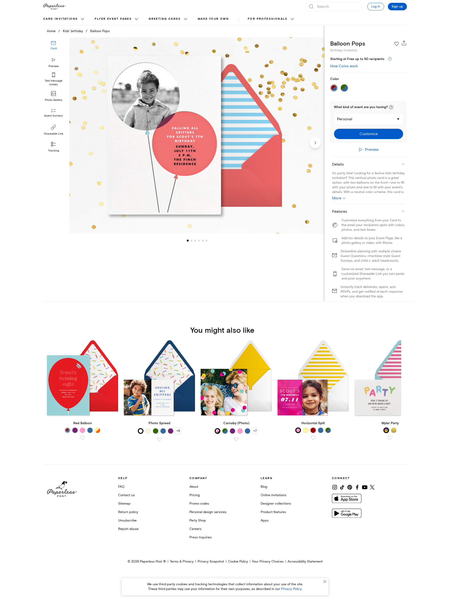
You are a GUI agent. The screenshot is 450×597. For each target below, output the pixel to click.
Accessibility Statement (305, 561)
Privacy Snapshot (211, 561)
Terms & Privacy (182, 561)
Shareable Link (53, 134)
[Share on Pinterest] (349, 487)
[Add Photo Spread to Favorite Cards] (159, 439)
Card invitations (60, 19)
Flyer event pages (113, 19)
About (193, 487)
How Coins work (344, 66)
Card (53, 48)
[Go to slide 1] (188, 241)
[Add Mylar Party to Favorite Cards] (390, 438)
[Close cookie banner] (325, 581)
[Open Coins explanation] (390, 59)
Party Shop (197, 520)
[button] (391, 107)
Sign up (397, 6)
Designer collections (276, 504)
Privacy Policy (291, 589)
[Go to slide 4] (195, 241)
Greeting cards (165, 19)
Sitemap (124, 504)
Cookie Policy (238, 561)
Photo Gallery (53, 100)
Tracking (53, 150)
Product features (273, 512)
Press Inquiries (200, 537)
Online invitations (273, 495)
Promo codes (199, 504)
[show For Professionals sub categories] (292, 19)
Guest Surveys (53, 116)
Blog (264, 487)
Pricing (194, 495)
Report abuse (128, 529)
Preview (54, 66)
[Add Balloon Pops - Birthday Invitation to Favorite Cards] (396, 44)
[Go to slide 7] (206, 241)
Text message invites (53, 82)
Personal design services (207, 512)
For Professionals (268, 19)
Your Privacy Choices (268, 561)
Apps (265, 520)
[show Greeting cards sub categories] (185, 19)
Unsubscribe (127, 520)
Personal (344, 119)
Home (51, 31)
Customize (369, 134)
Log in (375, 6)
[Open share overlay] (404, 43)
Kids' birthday (73, 31)
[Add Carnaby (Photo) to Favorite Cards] (236, 439)
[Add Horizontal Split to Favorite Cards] (313, 438)
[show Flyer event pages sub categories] (136, 19)
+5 (178, 431)
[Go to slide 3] (191, 241)
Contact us (126, 495)
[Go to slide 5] (199, 241)
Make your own (213, 19)
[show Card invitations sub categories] (82, 19)
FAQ (121, 487)
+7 (255, 431)
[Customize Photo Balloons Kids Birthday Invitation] (197, 135)
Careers (195, 529)
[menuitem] (64, 19)
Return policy (128, 512)
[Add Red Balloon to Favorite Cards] (82, 438)
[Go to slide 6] (203, 241)
